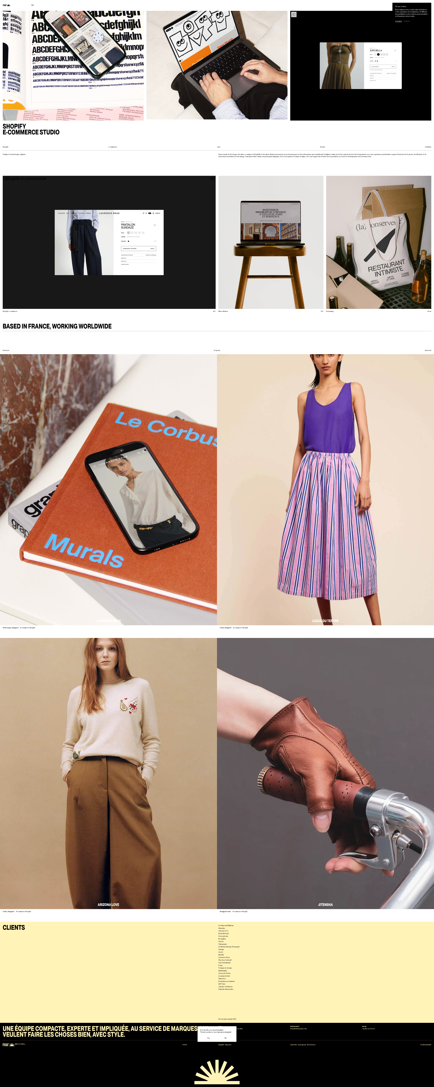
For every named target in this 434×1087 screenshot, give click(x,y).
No (226, 1038)
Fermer (231, 513)
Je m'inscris (217, 571)
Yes (208, 1038)
